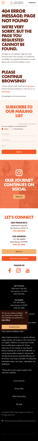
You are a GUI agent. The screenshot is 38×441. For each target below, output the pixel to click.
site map (30, 86)
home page (6, 91)
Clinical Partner (18, 129)
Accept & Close (14, 327)
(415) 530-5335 (19, 231)
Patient (6, 129)
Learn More (6, 320)
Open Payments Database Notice (13, 331)
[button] (3, 2)
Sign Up (19, 152)
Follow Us (19, 197)
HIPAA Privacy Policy (19, 396)
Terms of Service (19, 381)
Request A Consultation (19, 258)
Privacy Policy (19, 388)
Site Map (19, 404)
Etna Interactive (31, 421)
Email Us (19, 252)
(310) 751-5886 (19, 244)
